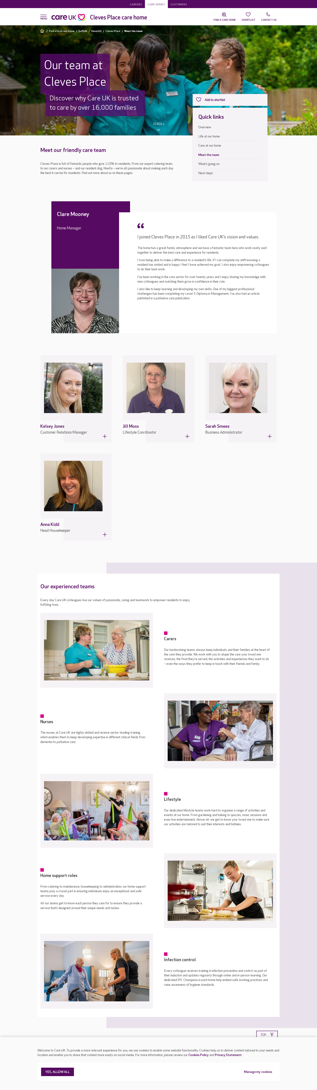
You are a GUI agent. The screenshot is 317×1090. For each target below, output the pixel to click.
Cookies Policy (198, 1055)
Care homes (156, 4)
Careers (136, 4)
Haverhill (96, 31)
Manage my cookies (258, 1072)
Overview (204, 127)
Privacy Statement (228, 1055)
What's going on (208, 164)
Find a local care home (61, 31)
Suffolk (83, 31)
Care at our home (209, 146)
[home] (42, 31)
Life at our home (209, 136)
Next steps (205, 173)
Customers (179, 4)
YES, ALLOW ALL (57, 1072)
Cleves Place (112, 31)
